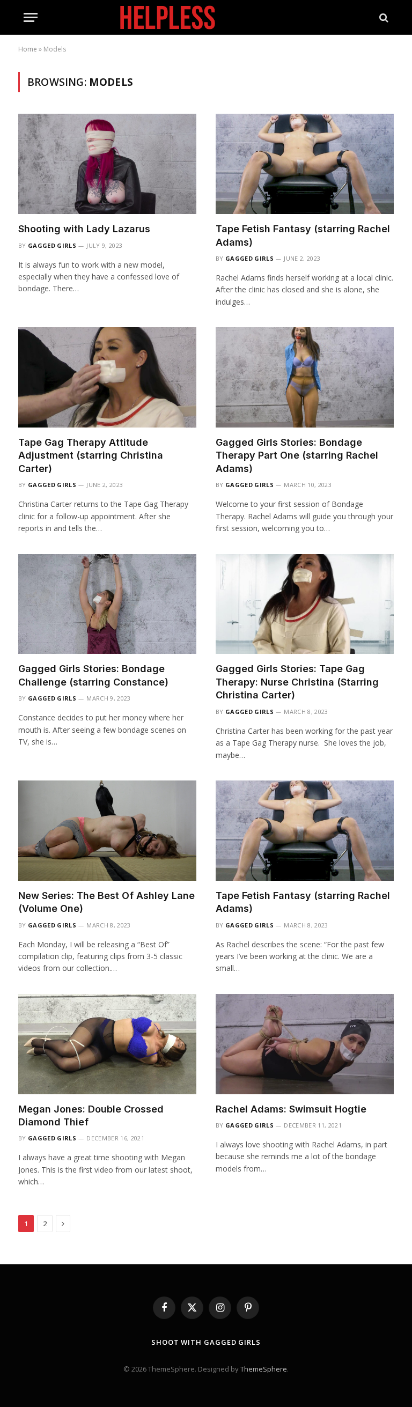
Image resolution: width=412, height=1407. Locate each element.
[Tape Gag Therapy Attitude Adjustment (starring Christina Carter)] (107, 377)
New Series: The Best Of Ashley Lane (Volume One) (106, 902)
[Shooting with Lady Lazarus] (107, 164)
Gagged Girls (52, 245)
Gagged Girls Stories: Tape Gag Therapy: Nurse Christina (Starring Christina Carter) (297, 682)
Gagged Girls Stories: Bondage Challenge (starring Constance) (93, 675)
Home (27, 49)
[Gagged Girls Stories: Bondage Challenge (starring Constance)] (107, 604)
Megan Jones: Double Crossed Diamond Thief (91, 1115)
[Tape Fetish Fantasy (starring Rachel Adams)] (305, 164)
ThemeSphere (263, 1369)
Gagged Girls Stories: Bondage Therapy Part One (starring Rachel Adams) (297, 455)
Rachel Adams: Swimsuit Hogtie (291, 1109)
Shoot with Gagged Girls (206, 1342)
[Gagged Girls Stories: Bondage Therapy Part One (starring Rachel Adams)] (305, 377)
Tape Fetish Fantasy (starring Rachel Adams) (303, 235)
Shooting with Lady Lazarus (84, 228)
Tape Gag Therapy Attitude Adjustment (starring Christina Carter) (90, 455)
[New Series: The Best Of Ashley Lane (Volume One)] (107, 830)
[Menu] (31, 17)
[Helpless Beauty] (206, 17)
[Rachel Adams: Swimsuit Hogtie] (305, 1044)
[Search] (382, 17)
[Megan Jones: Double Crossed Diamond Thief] (107, 1044)
